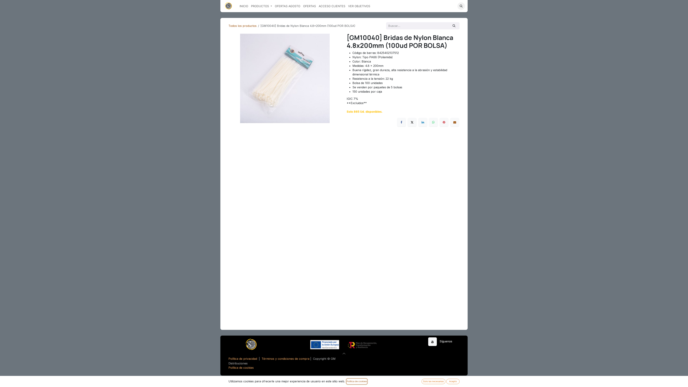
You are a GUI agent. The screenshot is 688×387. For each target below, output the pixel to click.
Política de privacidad (242, 358)
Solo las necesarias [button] (433, 381)
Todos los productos (242, 26)
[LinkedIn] (423, 122)
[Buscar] (454, 25)
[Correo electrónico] (454, 122)
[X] (412, 122)
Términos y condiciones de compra (285, 358)
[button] (461, 6)
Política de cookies (241, 367)
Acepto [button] (453, 381)
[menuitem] (244, 6)
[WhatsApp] (433, 122)
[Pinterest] (444, 122)
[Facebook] (401, 122)
